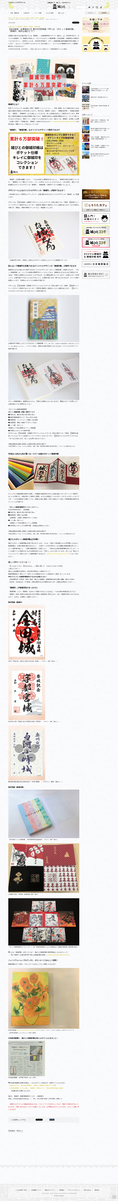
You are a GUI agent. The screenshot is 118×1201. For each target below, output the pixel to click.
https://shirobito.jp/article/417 (64, 121)
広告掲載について (36, 1190)
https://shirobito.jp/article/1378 (59, 554)
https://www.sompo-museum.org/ (27, 1030)
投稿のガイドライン (50, 1190)
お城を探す (27, 13)
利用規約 (61, 1190)
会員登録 (103, 13)
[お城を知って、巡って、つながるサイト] (59, 6)
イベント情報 (37, 13)
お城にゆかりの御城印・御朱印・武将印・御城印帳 (31, 18)
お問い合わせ (87, 1190)
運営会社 (97, 1190)
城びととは (61, 13)
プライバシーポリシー (74, 1190)
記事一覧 (15, 18)
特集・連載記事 (15, 13)
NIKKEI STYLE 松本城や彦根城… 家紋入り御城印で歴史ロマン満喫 (33, 1085)
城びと (10, 18)
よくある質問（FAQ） (22, 1190)
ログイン (90, 13)
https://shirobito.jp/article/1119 (58, 955)
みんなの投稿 (49, 13)
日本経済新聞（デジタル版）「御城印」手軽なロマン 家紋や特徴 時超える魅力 (36, 1088)
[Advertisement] (96, 67)
